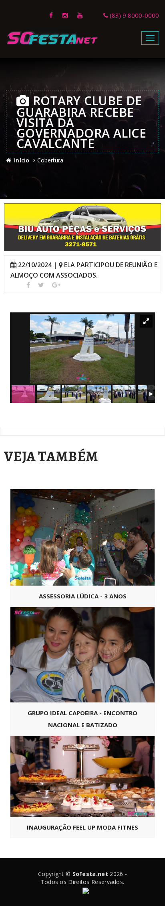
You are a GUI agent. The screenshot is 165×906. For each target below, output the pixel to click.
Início (22, 160)
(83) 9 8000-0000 (133, 15)
